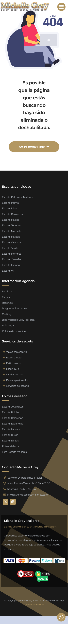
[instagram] (13, 502)
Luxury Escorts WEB (34, 604)
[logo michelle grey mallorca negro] (25, 2)
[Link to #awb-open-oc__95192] (61, 7)
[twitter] (5, 502)
